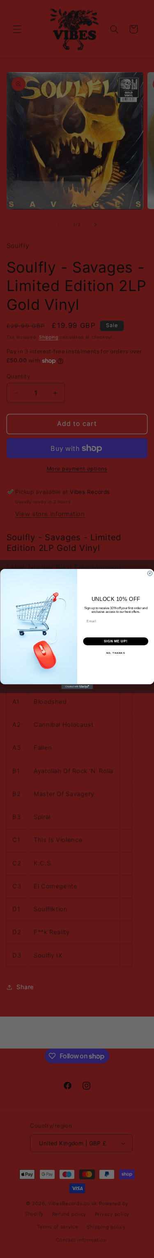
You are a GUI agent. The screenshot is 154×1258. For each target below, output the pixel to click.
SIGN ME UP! (115, 641)
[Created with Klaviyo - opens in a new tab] (77, 686)
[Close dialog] (149, 573)
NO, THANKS (115, 653)
